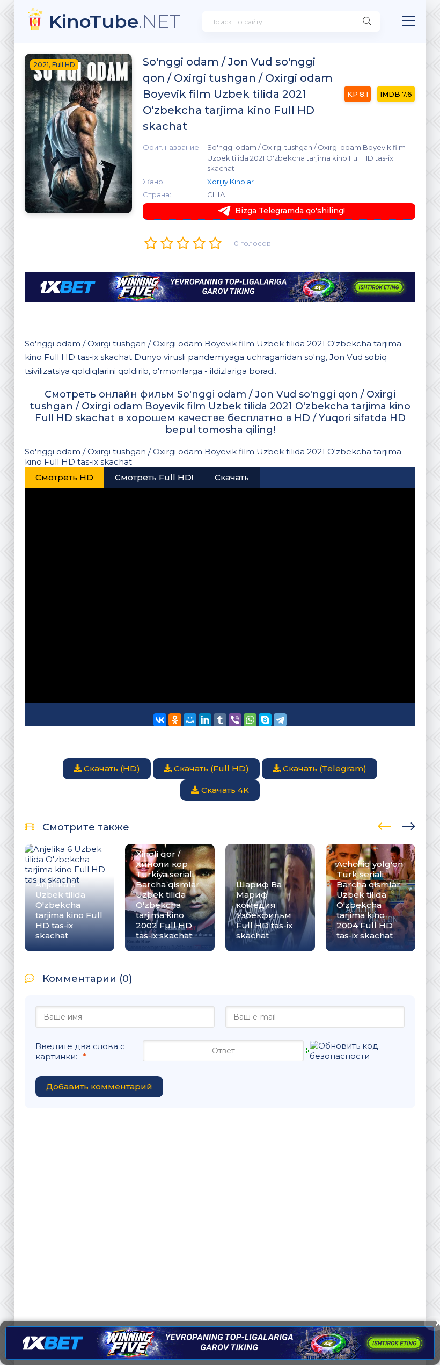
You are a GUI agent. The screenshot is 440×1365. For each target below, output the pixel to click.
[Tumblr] (220, 719)
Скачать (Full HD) (210, 768)
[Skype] (265, 719)
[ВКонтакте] (159, 719)
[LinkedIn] (205, 719)
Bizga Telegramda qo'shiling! (290, 210)
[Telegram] (280, 719)
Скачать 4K (224, 790)
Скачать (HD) (111, 768)
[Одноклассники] (174, 719)
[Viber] (235, 719)
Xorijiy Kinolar (230, 181)
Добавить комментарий (99, 1086)
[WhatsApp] (250, 719)
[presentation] (384, 824)
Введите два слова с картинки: (80, 1051)
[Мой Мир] (190, 719)
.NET (114, 21)
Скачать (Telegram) (323, 768)
